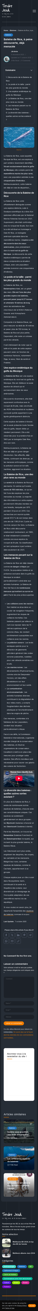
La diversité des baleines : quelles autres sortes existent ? (18, 116)
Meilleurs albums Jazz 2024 (24, 1253)
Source (19, 150)
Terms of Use (9, 1308)
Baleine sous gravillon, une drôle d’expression (18, 1133)
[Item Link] (6, 1243)
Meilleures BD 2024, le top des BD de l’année (23, 1243)
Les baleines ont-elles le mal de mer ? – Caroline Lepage (18, 1185)
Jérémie (14, 51)
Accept (32, 1305)
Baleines (13, 30)
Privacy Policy (22, 1305)
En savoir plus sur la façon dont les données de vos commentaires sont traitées (18, 1035)
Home (6, 30)
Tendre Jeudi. (7, 8)
